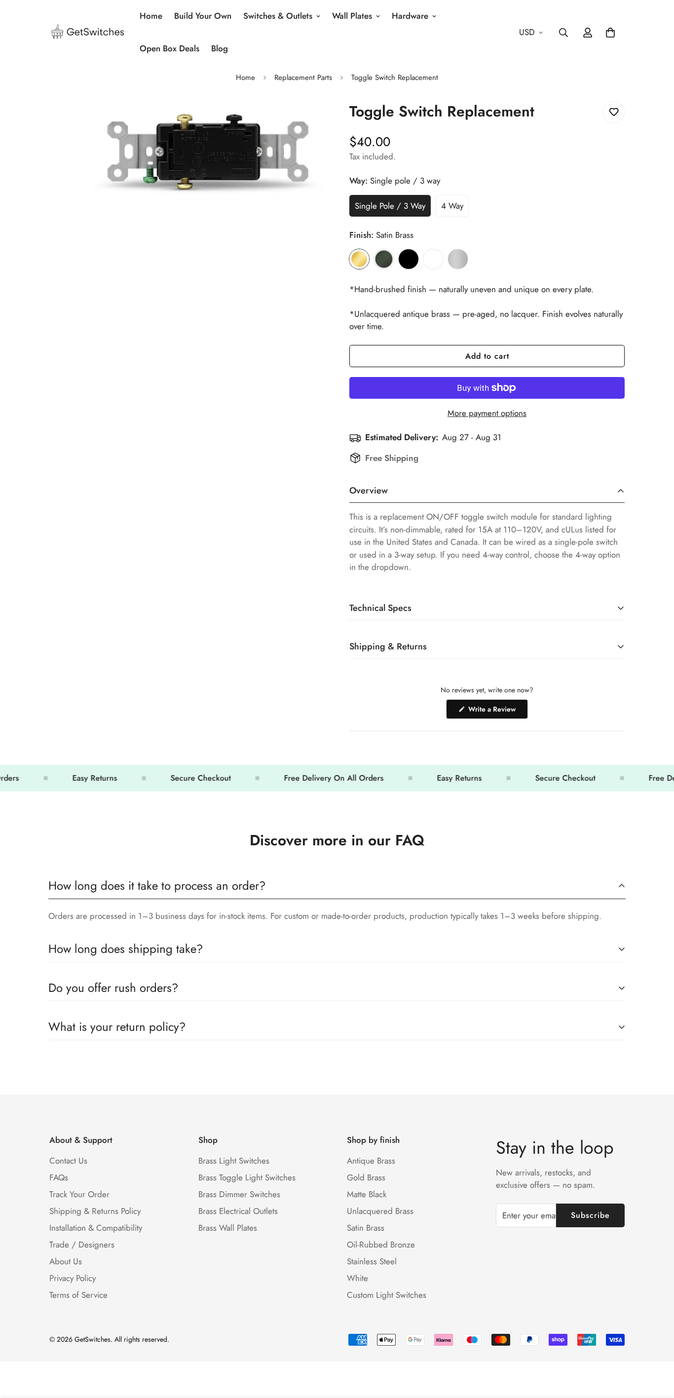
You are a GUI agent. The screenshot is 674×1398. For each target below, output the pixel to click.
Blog (219, 48)
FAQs (58, 1177)
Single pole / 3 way (392, 208)
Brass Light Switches (233, 1161)
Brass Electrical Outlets (238, 1211)
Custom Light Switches (386, 1295)
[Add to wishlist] (613, 112)
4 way (455, 208)
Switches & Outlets (277, 16)
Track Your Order (79, 1194)
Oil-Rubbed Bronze (381, 1244)
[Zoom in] (316, 120)
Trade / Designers (81, 1244)
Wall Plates (352, 16)
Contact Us (68, 1161)
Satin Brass (359, 259)
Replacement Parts (303, 77)
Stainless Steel (458, 259)
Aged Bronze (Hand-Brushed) (384, 259)
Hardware (410, 16)
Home (151, 16)
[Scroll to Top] (654, 1344)
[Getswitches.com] (87, 32)
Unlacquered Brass (380, 1211)
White (433, 259)
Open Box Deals (169, 48)
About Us (65, 1261)
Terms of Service (78, 1295)
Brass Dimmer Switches (239, 1194)
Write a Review (497, 711)
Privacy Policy (72, 1278)
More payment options (487, 413)
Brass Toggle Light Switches (247, 1177)
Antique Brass (371, 1161)
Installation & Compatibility (95, 1228)
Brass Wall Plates (227, 1228)
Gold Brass (366, 1177)
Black (408, 259)
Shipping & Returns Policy (95, 1211)
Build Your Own (202, 16)
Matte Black (366, 1194)
